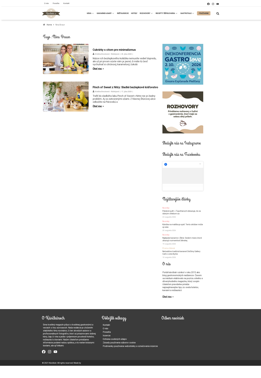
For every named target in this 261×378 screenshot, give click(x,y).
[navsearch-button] (217, 13)
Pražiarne (204, 13)
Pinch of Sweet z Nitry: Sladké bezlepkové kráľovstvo (125, 87)
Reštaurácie (123, 13)
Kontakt (66, 3)
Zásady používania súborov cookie (119, 342)
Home (49, 25)
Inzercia (106, 335)
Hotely (134, 13)
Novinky (166, 208)
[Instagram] (213, 4)
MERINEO (85, 363)
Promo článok (168, 248)
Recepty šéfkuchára (165, 13)
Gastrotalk (186, 13)
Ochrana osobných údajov (115, 339)
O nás (46, 3)
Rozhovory (145, 13)
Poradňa (56, 3)
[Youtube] (217, 4)
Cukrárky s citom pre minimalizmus (114, 49)
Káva (89, 13)
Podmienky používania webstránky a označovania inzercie (130, 346)
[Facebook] (208, 4)
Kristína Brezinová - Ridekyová (107, 54)
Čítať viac (97, 68)
